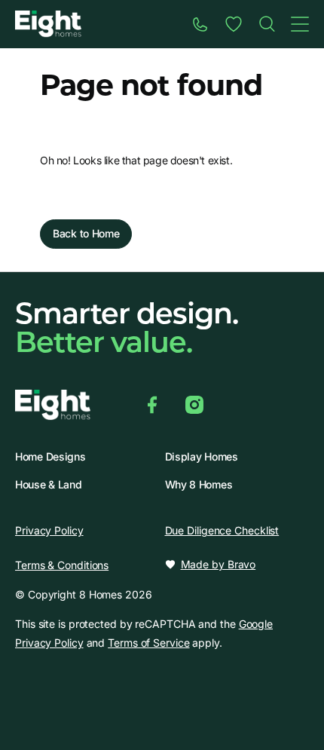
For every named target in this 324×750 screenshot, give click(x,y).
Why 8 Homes (199, 485)
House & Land (48, 485)
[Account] (234, 24)
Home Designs (50, 457)
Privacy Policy (49, 530)
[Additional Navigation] (300, 24)
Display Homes (201, 457)
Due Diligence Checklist (222, 530)
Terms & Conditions (62, 565)
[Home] (267, 24)
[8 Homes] (48, 23)
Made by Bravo (218, 564)
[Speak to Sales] (200, 24)
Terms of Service (148, 642)
